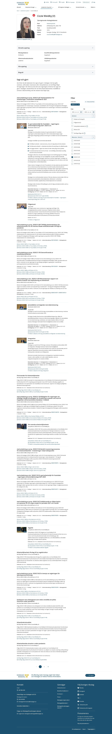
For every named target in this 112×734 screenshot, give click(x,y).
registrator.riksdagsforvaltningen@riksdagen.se (31, 713)
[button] (31, 7)
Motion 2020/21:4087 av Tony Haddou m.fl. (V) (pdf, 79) (32, 247)
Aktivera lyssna (86, 2)
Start (18, 10)
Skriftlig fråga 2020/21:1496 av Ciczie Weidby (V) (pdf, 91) (32, 617)
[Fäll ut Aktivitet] (93, 116)
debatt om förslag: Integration (39, 370)
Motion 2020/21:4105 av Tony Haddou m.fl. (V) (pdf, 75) (32, 119)
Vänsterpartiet (51, 23)
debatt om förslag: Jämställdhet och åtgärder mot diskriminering (47, 333)
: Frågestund (34, 219)
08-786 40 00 (22, 690)
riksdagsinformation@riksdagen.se (27, 701)
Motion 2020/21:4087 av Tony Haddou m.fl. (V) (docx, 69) (32, 246)
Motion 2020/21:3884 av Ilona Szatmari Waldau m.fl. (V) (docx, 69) (34, 418)
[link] (36, 667)
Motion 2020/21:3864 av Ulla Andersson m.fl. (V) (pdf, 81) (32, 523)
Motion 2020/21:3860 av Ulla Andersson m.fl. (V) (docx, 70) (33, 593)
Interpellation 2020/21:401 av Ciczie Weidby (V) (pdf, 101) (43, 442)
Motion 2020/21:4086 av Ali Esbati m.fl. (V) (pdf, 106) (31, 274)
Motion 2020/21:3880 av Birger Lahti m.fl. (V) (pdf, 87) (31, 470)
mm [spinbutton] (76, 112)
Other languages (71, 2)
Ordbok (79, 2)
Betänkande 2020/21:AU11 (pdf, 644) (38, 196)
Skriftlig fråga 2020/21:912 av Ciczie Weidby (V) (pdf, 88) (32, 659)
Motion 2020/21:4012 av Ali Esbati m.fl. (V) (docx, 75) (31, 298)
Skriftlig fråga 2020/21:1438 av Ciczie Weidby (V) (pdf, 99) (32, 638)
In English (63, 2)
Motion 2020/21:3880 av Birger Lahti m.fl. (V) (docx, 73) (32, 468)
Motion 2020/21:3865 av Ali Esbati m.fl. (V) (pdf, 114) (31, 496)
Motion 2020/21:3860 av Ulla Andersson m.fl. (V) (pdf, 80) (32, 595)
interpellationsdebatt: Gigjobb (38, 547)
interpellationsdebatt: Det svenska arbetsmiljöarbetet (44, 444)
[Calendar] (81, 112)
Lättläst (47, 2)
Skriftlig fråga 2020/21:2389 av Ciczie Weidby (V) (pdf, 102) (33, 392)
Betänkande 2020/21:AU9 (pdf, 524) (38, 369)
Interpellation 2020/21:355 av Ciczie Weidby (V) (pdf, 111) (43, 545)
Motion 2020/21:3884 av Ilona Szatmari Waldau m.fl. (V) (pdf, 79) (34, 419)
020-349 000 (22, 699)
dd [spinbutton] (78, 112)
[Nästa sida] (48, 666)
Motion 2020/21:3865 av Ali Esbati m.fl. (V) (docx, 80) (31, 495)
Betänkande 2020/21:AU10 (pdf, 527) (38, 332)
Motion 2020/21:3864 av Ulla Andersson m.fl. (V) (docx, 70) (33, 521)
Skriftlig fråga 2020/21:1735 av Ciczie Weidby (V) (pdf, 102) (33, 568)
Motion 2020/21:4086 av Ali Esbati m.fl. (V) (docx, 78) (31, 272)
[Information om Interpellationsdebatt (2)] (87, 126)
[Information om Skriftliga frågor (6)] (84, 133)
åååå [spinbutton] (73, 112)
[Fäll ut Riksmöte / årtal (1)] (93, 137)
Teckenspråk (54, 2)
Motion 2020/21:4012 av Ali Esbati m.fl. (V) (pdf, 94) (31, 300)
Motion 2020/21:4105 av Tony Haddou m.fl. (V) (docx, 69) (32, 117)
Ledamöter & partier (24, 10)
